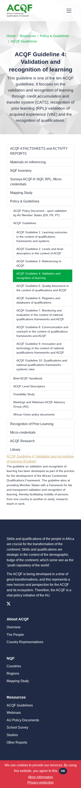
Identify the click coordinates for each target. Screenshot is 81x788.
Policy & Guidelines (54, 36)
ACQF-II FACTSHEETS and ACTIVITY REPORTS (39, 151)
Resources (28, 36)
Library (15, 449)
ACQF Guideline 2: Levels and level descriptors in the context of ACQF (39, 251)
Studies (12, 735)
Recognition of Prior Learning (31, 424)
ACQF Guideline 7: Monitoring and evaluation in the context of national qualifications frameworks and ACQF (40, 315)
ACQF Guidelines (24, 41)
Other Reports (17, 742)
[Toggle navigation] (69, 10)
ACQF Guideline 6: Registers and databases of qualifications (38, 300)
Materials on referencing (28, 162)
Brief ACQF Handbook (27, 378)
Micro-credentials (23, 432)
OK (63, 771)
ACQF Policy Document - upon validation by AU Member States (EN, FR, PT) (40, 213)
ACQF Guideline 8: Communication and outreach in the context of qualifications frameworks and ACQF (42, 331)
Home (11, 36)
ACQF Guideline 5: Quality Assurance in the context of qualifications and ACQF (42, 288)
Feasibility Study (24, 394)
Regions (13, 673)
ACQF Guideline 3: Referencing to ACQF (38, 263)
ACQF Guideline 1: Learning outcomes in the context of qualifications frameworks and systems (41, 237)
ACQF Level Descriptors (29, 386)
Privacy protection (40, 782)
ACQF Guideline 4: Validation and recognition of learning (38, 276)
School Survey (17, 727)
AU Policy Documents (23, 720)
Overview (14, 627)
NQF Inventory (21, 170)
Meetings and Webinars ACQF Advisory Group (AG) (39, 404)
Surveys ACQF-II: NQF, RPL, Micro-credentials (36, 181)
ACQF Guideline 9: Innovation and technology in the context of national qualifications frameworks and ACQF (40, 348)
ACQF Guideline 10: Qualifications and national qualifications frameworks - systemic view (41, 365)
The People (15, 634)
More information (40, 777)
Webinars (14, 712)
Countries (14, 666)
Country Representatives (25, 642)
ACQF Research (22, 441)
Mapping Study (21, 192)
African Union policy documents (34, 414)
